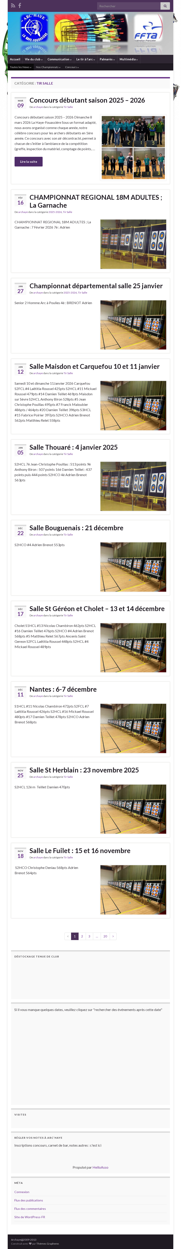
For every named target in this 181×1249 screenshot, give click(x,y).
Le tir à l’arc (84, 59)
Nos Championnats (47, 67)
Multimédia (128, 59)
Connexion (21, 1192)
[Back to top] (171, 1239)
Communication (58, 59)
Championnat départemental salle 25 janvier (96, 286)
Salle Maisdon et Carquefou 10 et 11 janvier (95, 366)
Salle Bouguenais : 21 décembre (76, 528)
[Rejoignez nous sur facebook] (19, 5)
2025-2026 (55, 212)
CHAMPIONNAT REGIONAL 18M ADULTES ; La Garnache (96, 201)
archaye (38, 107)
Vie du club (33, 59)
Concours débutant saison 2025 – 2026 (87, 100)
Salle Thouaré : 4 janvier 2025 (74, 447)
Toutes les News (20, 67)
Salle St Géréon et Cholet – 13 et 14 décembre (97, 608)
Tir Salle (68, 107)
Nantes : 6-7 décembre (63, 689)
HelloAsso (100, 1167)
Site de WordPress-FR (29, 1217)
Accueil (15, 59)
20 (105, 936)
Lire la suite (28, 161)
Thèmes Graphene (47, 1243)
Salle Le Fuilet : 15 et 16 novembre (80, 850)
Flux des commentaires (30, 1208)
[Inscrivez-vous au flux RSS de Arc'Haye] (13, 5)
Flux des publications (28, 1200)
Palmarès (106, 59)
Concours (71, 67)
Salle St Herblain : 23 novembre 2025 (84, 770)
